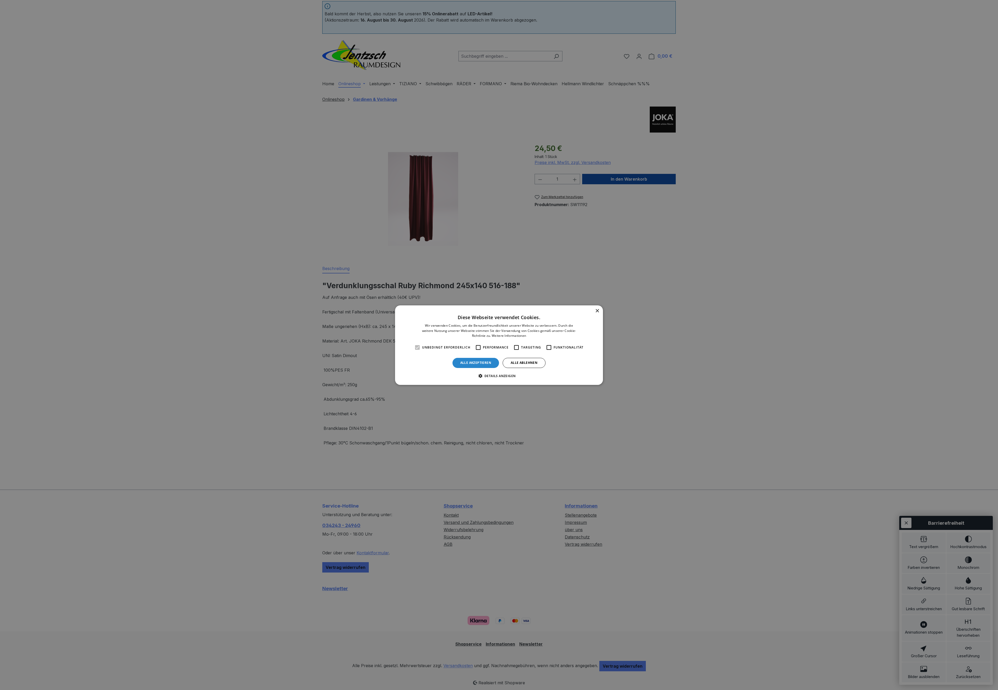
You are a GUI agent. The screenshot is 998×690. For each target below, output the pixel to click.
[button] (499, 375)
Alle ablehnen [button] (524, 362)
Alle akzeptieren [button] (475, 362)
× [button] (597, 311)
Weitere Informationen (509, 335)
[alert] (499, 345)
